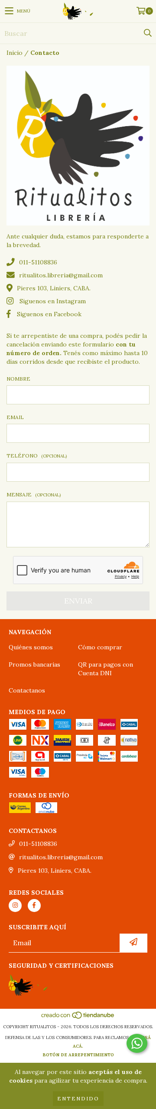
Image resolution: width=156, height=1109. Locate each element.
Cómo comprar (100, 647)
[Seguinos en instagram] (15, 905)
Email (15, 417)
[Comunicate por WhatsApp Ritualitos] (137, 1043)
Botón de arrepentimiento (78, 1055)
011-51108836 (38, 262)
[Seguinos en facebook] (34, 905)
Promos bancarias (34, 664)
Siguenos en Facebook (49, 314)
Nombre (18, 378)
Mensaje (33, 494)
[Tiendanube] (78, 1018)
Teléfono (36, 455)
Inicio (14, 53)
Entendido (78, 1098)
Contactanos (27, 690)
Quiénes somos (31, 647)
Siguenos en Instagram (53, 301)
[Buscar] (147, 33)
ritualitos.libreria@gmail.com (61, 275)
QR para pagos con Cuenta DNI (105, 669)
